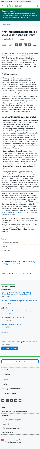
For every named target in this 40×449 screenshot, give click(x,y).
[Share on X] (20, 44)
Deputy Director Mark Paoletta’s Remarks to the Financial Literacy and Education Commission (17, 293)
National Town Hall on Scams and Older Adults (17, 311)
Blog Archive (6, 24)
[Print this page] (34, 45)
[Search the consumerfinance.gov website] (37, 5)
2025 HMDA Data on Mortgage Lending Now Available (19, 301)
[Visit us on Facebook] (2, 400)
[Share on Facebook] (16, 44)
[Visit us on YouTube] (15, 400)
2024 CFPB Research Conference (12, 317)
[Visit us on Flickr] (20, 400)
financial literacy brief (24, 54)
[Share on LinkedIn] (25, 44)
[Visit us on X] (7, 400)
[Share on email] (29, 44)
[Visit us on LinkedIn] (11, 400)
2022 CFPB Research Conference (12, 324)
